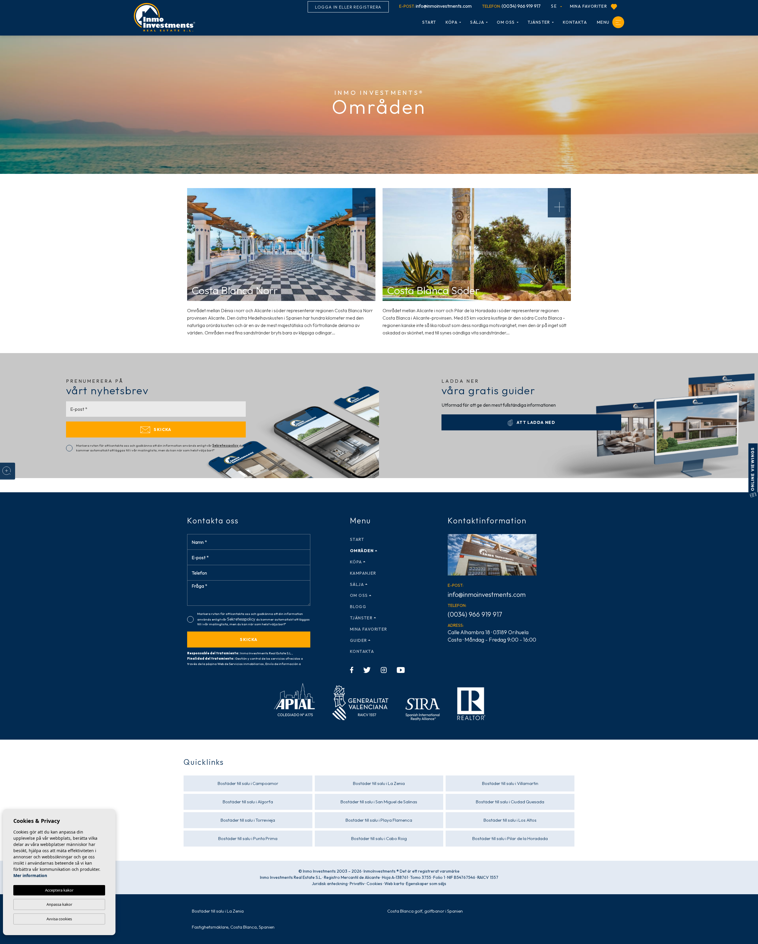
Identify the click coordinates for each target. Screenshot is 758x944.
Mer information (30, 875)
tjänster (539, 22)
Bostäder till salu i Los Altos (510, 820)
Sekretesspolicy (225, 445)
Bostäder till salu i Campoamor (248, 783)
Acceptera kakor (59, 890)
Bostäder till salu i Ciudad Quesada (510, 801)
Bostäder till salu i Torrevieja (248, 820)
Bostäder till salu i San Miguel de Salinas (379, 801)
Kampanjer (363, 573)
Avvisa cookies (59, 918)
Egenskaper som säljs (426, 883)
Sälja (477, 22)
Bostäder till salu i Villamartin (510, 783)
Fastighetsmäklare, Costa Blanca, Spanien (233, 927)
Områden (362, 550)
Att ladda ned (535, 422)
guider (358, 640)
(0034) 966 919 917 (511, 6)
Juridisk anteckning (330, 883)
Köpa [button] (452, 22)
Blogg (358, 606)
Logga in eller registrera (348, 7)
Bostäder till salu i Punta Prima (247, 838)
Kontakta (575, 22)
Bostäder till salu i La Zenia (379, 783)
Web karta (394, 883)
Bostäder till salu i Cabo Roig (379, 838)
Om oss (506, 22)
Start (429, 22)
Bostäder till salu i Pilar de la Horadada (510, 838)
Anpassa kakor (59, 904)
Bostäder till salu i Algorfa (248, 801)
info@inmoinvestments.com (435, 6)
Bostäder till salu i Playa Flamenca (379, 820)
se (554, 6)
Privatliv (357, 883)
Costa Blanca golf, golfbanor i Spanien (425, 911)
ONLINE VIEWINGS (752, 469)
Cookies (374, 883)
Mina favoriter (589, 6)
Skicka (161, 429)
